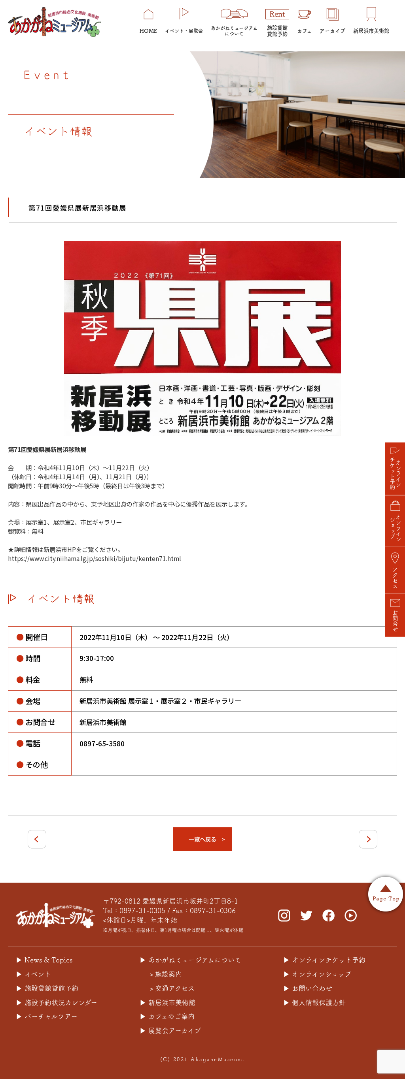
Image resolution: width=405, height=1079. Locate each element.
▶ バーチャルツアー (47, 1016)
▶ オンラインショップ (317, 974)
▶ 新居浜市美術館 (167, 1002)
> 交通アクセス (172, 988)
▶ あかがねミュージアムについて (190, 960)
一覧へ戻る (202, 839)
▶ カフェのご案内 (167, 1016)
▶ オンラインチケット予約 (324, 960)
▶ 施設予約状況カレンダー (56, 1002)
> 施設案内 (166, 974)
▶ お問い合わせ (307, 988)
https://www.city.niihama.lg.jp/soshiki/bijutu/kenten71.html (94, 558)
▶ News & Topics (44, 960)
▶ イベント (33, 974)
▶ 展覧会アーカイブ (170, 1030)
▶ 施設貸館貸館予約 (47, 988)
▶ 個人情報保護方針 (314, 1002)
